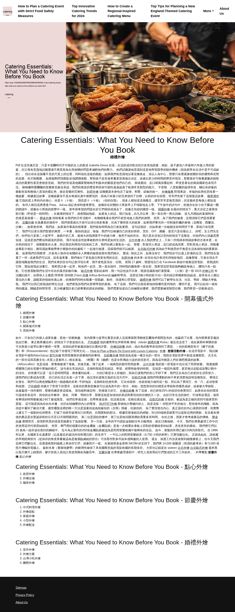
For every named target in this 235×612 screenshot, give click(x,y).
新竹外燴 (55, 355)
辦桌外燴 (46, 218)
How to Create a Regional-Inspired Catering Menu (121, 11)
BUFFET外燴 (108, 403)
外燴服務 (167, 191)
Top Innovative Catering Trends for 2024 (84, 11)
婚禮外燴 (145, 279)
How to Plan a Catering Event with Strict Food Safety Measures (41, 11)
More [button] (207, 11)
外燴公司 (208, 270)
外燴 (85, 275)
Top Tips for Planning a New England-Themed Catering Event (173, 11)
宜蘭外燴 (28, 222)
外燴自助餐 (117, 346)
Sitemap (21, 587)
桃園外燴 (164, 209)
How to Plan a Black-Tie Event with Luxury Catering (124, 351)
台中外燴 (134, 240)
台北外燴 (183, 447)
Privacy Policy (25, 595)
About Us (224, 11)
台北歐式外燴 (146, 248)
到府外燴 (93, 191)
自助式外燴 (139, 377)
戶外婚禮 (93, 342)
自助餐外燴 (111, 355)
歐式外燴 (87, 270)
